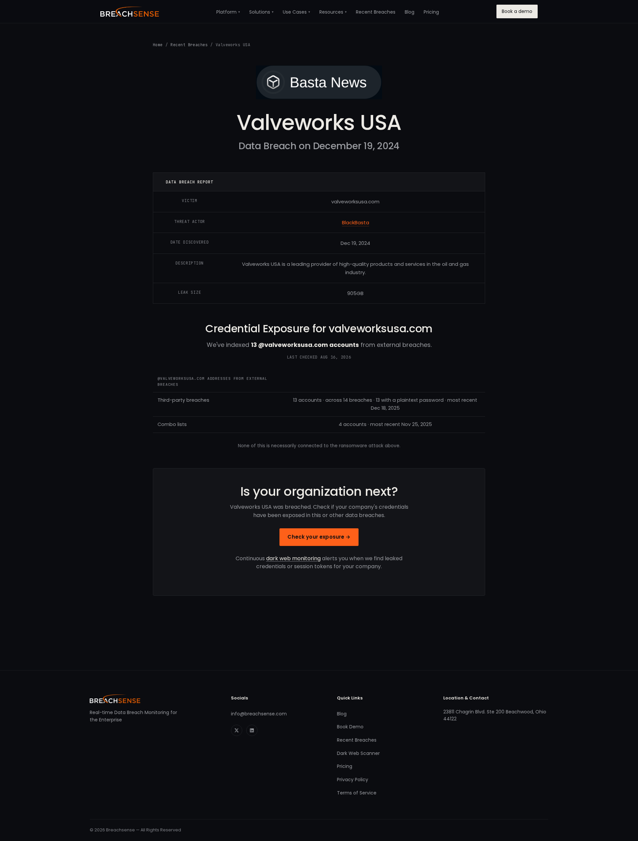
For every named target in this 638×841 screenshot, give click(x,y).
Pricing (431, 12)
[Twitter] (236, 730)
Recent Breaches (375, 12)
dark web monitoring (293, 558)
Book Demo (350, 726)
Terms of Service (356, 792)
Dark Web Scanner (358, 753)
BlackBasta (355, 222)
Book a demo (517, 11)
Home (158, 44)
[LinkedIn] (252, 730)
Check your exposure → (318, 536)
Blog (409, 12)
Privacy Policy (352, 779)
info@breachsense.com (259, 713)
